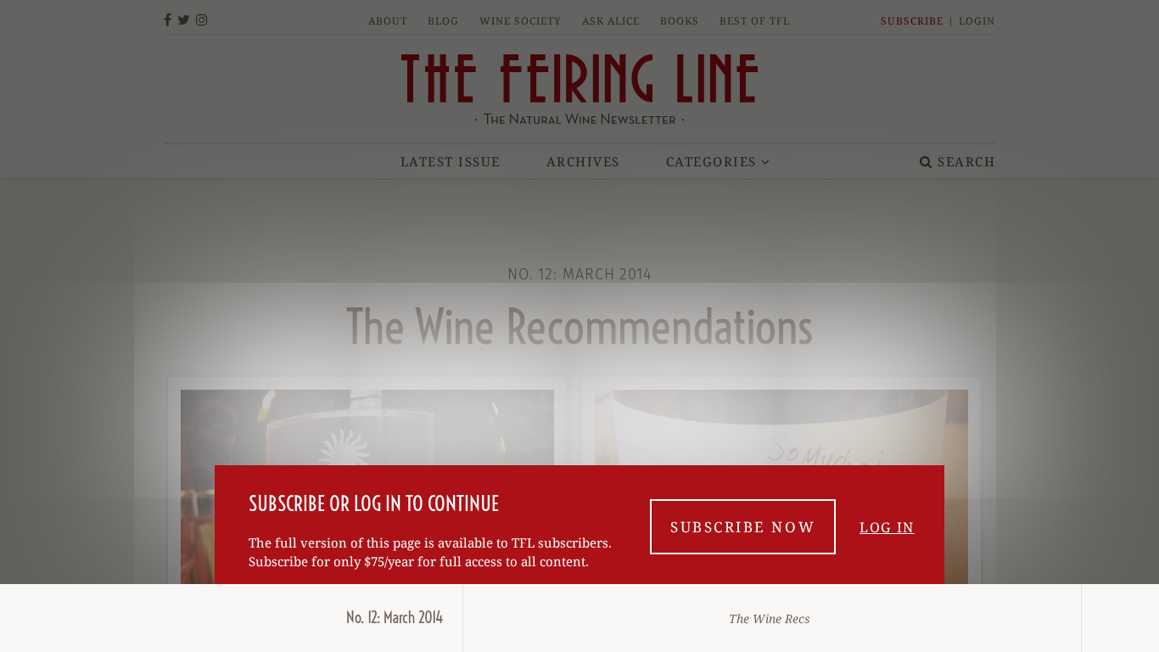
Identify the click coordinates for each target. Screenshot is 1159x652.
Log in (887, 527)
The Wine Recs (769, 618)
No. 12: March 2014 (395, 617)
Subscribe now (742, 527)
